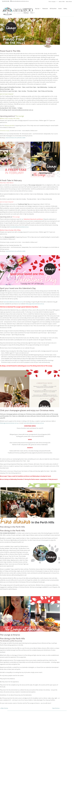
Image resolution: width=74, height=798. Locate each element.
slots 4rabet (3, 636)
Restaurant (45, 8)
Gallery (65, 8)
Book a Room (69, 1)
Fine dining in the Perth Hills (12, 527)
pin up (1, 412)
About (31, 12)
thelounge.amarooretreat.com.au (35, 304)
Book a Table (62, 1)
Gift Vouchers (53, 8)
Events (60, 8)
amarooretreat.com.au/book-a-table (15, 137)
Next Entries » (56, 708)
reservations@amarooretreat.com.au (19, 227)
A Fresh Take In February (11, 180)
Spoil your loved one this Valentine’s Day (18, 288)
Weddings (26, 12)
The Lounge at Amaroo (10, 634)
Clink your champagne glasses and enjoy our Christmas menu (27, 410)
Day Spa (37, 8)
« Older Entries (4, 708)
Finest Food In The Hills (10, 51)
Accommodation (28, 8)
